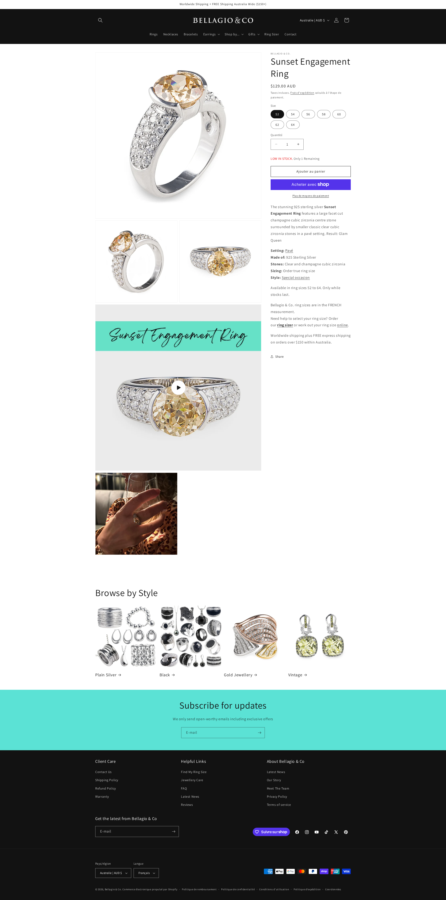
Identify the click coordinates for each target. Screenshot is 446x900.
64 (293, 125)
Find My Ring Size (194, 772)
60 (339, 114)
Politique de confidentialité (238, 889)
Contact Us (103, 772)
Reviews (187, 805)
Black (165, 674)
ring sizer (285, 325)
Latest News (190, 796)
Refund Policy (105, 788)
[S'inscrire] (259, 732)
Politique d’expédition (307, 889)
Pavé (289, 250)
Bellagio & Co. (113, 889)
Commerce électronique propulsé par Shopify (149, 889)
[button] (100, 20)
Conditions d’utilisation (274, 889)
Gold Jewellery (238, 674)
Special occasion (296, 277)
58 (324, 114)
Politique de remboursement (199, 889)
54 (293, 114)
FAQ (184, 788)
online (342, 325)
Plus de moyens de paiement (310, 195)
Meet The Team (278, 788)
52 (277, 114)
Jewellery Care (192, 780)
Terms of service (279, 805)
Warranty (102, 796)
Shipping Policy (106, 780)
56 (308, 114)
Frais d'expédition (302, 92)
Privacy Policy (277, 796)
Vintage (295, 674)
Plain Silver (105, 674)
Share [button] (279, 356)
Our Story (274, 780)
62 (277, 125)
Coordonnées (333, 889)
